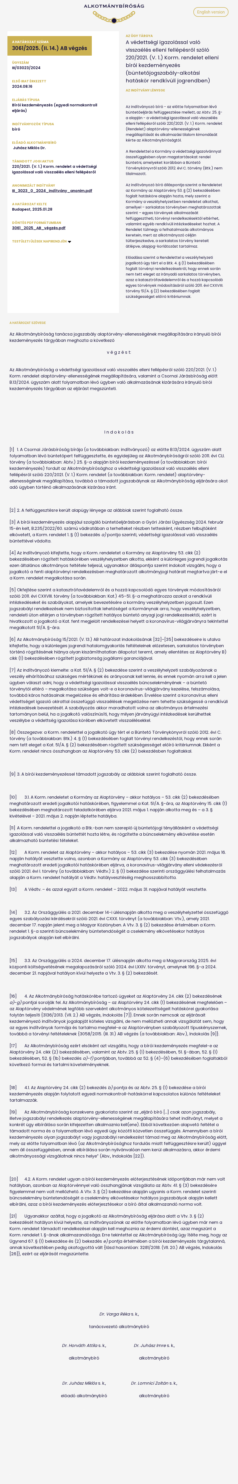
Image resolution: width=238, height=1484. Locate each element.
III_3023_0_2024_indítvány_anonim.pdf (52, 190)
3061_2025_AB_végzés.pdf (39, 228)
